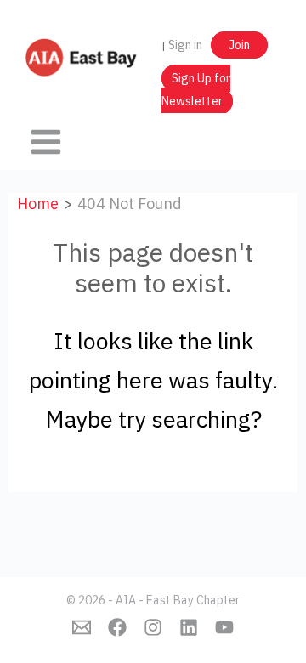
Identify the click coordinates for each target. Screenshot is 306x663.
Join (239, 45)
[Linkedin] (188, 627)
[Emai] (81, 627)
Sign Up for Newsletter (196, 90)
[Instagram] (153, 627)
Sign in (185, 45)
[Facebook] (117, 627)
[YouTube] (224, 627)
